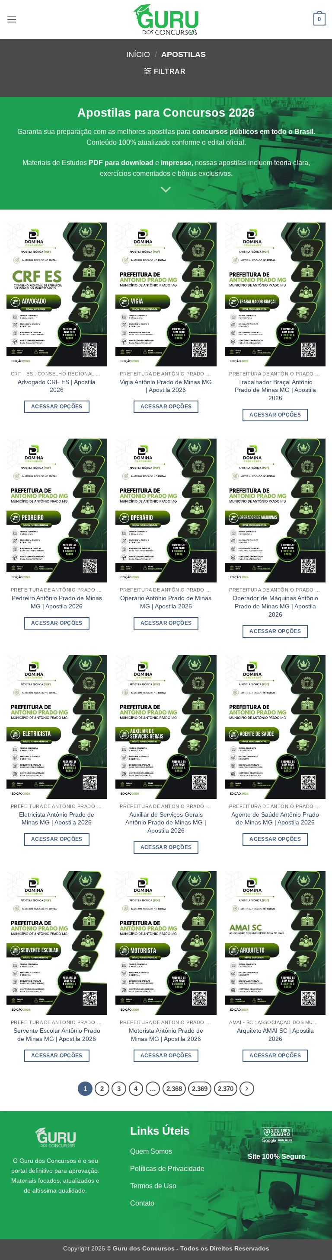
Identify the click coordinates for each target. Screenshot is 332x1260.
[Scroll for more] (166, 189)
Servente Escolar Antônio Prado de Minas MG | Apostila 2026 (56, 1034)
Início (138, 54)
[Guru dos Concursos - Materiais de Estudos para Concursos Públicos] (166, 19)
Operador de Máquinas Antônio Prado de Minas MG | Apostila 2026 (275, 606)
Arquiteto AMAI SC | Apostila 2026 (275, 1034)
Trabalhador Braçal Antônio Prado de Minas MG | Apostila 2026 (275, 390)
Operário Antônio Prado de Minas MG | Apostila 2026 (165, 602)
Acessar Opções (57, 406)
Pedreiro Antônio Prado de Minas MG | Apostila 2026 (57, 602)
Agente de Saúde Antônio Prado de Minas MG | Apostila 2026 (275, 818)
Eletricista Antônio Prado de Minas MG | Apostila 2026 (56, 818)
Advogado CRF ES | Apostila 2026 (57, 386)
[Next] (246, 1089)
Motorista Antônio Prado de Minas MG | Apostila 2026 (166, 1034)
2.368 (174, 1088)
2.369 (200, 1088)
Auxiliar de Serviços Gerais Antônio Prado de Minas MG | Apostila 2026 (165, 822)
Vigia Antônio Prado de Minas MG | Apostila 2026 (166, 386)
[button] (11, 19)
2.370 (225, 1088)
